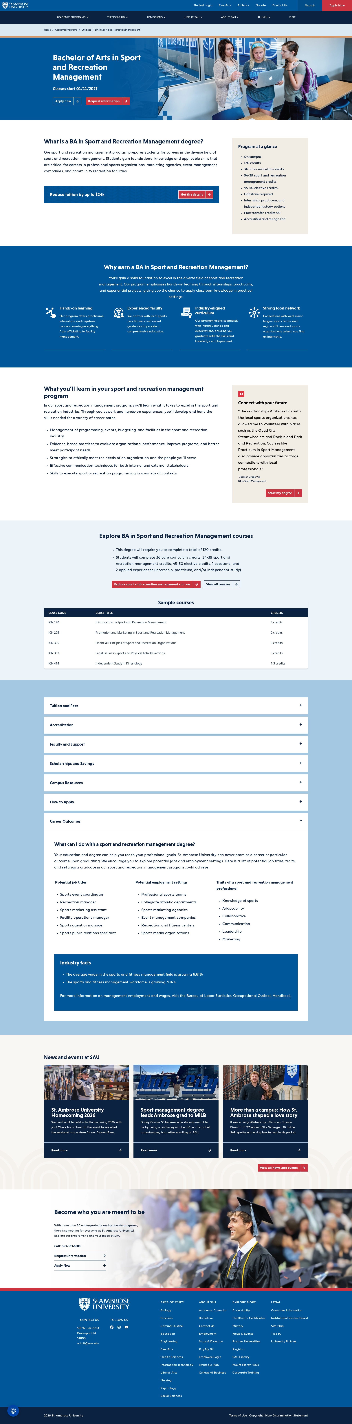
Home (47, 30)
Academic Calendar (213, 1310)
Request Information (70, 1256)
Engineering (169, 1341)
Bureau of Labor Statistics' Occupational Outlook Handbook (238, 996)
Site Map (277, 1326)
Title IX (276, 1333)
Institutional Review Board (289, 1318)
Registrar (238, 1349)
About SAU (228, 17)
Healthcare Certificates (248, 1318)
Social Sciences (171, 1395)
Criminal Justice (172, 1326)
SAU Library (240, 1357)
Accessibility (241, 1310)
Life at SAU (191, 17)
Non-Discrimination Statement (286, 1415)
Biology (166, 1310)
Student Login (202, 5)
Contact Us (279, 5)
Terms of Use (238, 1415)
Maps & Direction (211, 1341)
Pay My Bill (206, 1349)
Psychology (168, 1388)
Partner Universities (246, 1341)
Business (86, 30)
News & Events (242, 1333)
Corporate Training (245, 1372)
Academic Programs (70, 17)
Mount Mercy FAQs (245, 1364)
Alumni (262, 17)
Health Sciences (172, 1357)
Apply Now (337, 5)
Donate (261, 5)
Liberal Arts (169, 1372)
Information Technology (177, 1364)
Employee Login (210, 1357)
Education (168, 1333)
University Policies (283, 1341)
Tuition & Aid (116, 17)
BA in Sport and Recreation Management (117, 30)
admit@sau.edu (88, 1343)
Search (310, 5)
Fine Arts (225, 5)
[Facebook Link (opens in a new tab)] (111, 1328)
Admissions (155, 17)
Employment (208, 1333)
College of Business (212, 1372)
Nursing (166, 1380)
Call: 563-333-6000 (67, 1246)
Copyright (256, 1415)
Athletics (243, 5)
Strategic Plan (209, 1364)
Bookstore (206, 1318)
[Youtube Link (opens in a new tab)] (126, 1328)
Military (237, 1326)
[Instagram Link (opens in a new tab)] (119, 1329)
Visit (292, 17)
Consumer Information (286, 1310)
